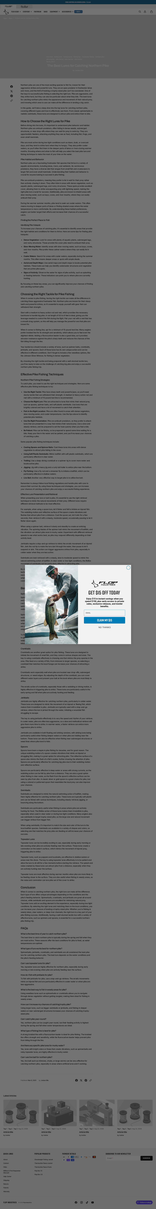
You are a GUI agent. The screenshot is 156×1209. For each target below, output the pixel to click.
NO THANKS (104, 627)
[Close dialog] (128, 567)
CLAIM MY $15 (104, 620)
